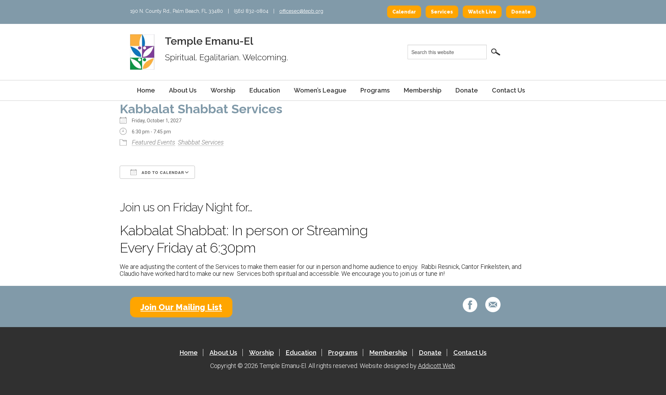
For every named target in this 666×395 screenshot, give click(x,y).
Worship (223, 90)
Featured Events (153, 142)
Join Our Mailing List (181, 307)
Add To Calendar (162, 172)
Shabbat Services (201, 142)
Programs (375, 90)
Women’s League (320, 90)
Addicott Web (436, 365)
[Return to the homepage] (142, 51)
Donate (521, 12)
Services (442, 12)
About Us (183, 90)
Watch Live (482, 12)
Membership (423, 90)
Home (146, 90)
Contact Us (508, 90)
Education (264, 90)
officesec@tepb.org (301, 11)
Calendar (404, 12)
